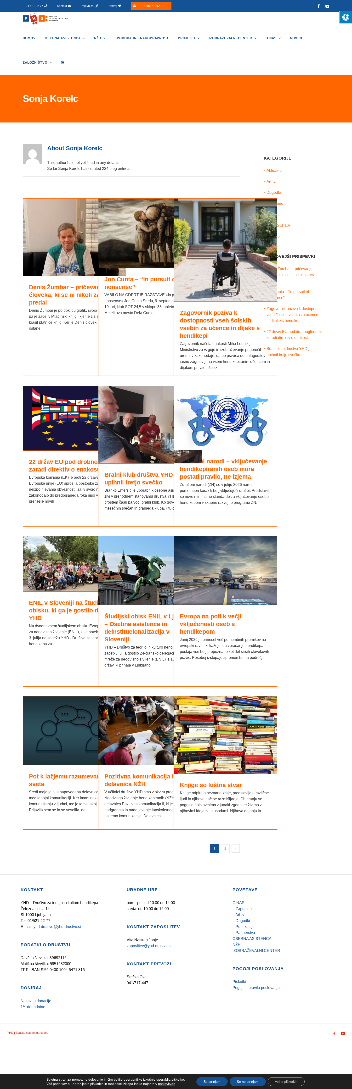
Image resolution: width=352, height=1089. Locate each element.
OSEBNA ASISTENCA (252, 939)
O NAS (238, 903)
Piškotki (239, 982)
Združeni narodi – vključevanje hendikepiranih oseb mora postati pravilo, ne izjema (223, 469)
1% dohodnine (33, 1007)
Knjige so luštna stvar (211, 785)
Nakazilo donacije (36, 1001)
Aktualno (274, 170)
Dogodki (274, 192)
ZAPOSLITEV (278, 225)
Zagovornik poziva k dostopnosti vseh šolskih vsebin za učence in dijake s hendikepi (294, 315)
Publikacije (245, 927)
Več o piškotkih (286, 1081)
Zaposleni (244, 909)
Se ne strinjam (248, 1081)
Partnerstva (245, 933)
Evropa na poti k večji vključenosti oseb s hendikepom (210, 624)
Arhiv (271, 181)
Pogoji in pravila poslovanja (256, 988)
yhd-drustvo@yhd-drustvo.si (57, 927)
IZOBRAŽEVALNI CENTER (256, 951)
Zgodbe (273, 236)
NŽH (237, 945)
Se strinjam (212, 1081)
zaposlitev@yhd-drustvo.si (149, 946)
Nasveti (273, 214)
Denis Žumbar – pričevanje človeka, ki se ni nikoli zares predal (69, 295)
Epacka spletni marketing (31, 1032)
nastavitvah (166, 1084)
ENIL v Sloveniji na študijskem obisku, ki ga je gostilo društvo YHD (72, 610)
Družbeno (275, 203)
